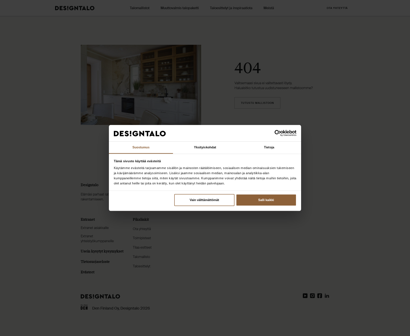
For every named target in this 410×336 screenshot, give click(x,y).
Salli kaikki (266, 200)
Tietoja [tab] (269, 147)
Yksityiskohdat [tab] (205, 147)
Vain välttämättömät (204, 200)
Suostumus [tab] (141, 147)
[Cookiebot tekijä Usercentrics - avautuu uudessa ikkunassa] (277, 133)
